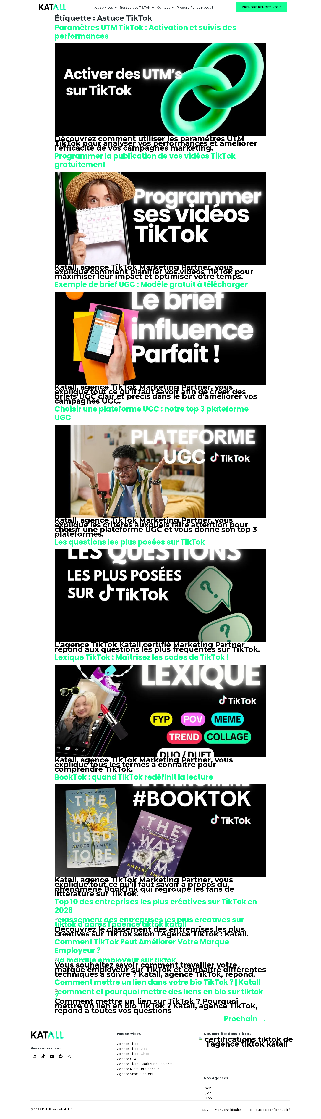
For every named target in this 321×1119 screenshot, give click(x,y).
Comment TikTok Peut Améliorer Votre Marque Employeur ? (142, 946)
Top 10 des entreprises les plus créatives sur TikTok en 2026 (156, 906)
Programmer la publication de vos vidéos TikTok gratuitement (145, 160)
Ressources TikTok (135, 7)
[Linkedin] (34, 1056)
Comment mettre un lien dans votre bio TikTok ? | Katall (158, 982)
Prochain (245, 1019)
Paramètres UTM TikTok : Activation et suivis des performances (145, 31)
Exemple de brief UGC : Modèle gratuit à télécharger (151, 284)
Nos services (103, 7)
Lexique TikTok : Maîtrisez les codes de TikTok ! (142, 657)
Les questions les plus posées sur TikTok (130, 542)
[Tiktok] (43, 1056)
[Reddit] (60, 1056)
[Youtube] (52, 1056)
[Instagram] (69, 1056)
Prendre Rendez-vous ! (195, 7)
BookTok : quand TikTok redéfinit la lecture (134, 777)
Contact (163, 7)
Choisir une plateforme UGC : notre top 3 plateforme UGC (152, 413)
